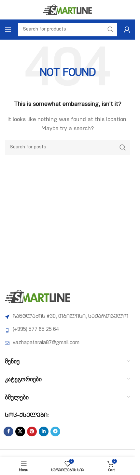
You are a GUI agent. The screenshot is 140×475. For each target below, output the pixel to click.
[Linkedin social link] (44, 431)
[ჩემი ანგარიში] (126, 29)
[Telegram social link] (55, 431)
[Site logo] (67, 10)
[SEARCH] (122, 147)
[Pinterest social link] (32, 431)
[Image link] (37, 297)
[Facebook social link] (8, 431)
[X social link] (20, 431)
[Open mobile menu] (8, 29)
